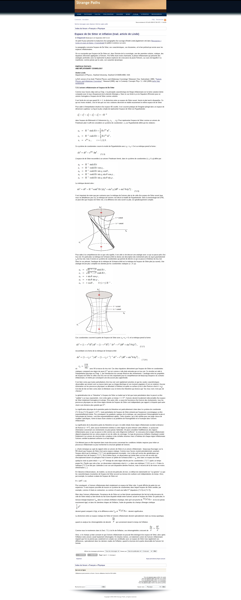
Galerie (119, 14)
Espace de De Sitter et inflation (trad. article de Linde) (107, 34)
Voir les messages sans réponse (85, 24)
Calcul (98, 14)
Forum (135, 14)
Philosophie (108, 14)
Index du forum (81, 28)
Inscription (85, 19)
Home (79, 14)
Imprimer (79, 558)
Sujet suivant (161, 558)
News (128, 14)
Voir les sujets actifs (102, 24)
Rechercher (159, 19)
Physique (88, 14)
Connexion (78, 19)
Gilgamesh (81, 38)
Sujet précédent (151, 558)
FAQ (153, 19)
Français (92, 28)
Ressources (157, 14)
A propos (145, 14)
